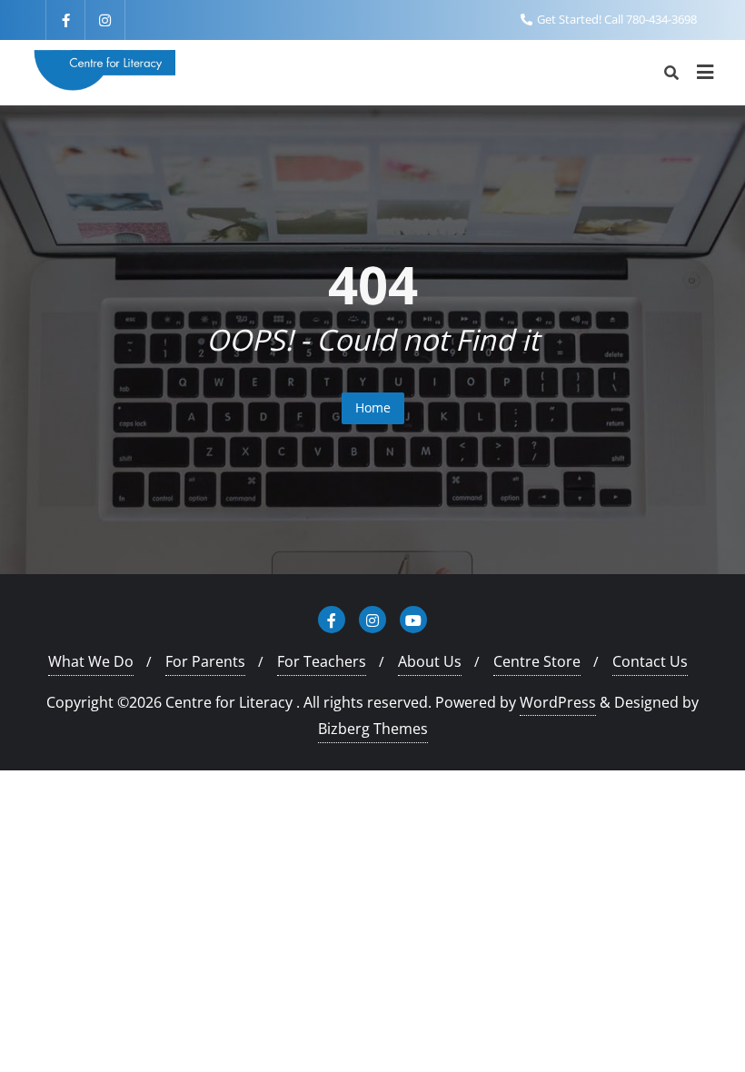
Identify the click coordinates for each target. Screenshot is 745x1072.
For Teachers (321, 661)
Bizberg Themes (373, 729)
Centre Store (537, 661)
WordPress (558, 702)
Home (373, 407)
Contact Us (650, 661)
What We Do (91, 661)
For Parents (205, 661)
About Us (430, 661)
